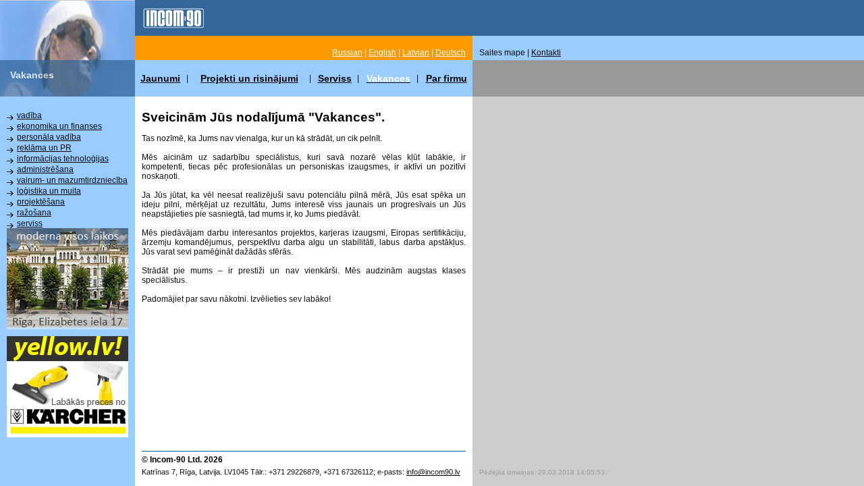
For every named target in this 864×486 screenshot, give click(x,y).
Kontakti (546, 52)
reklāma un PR (44, 148)
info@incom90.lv (433, 472)
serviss (30, 223)
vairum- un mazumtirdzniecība (72, 180)
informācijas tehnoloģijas (63, 158)
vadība (29, 115)
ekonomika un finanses (59, 126)
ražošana (34, 212)
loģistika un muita (49, 191)
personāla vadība (49, 137)
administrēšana (45, 169)
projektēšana (41, 202)
